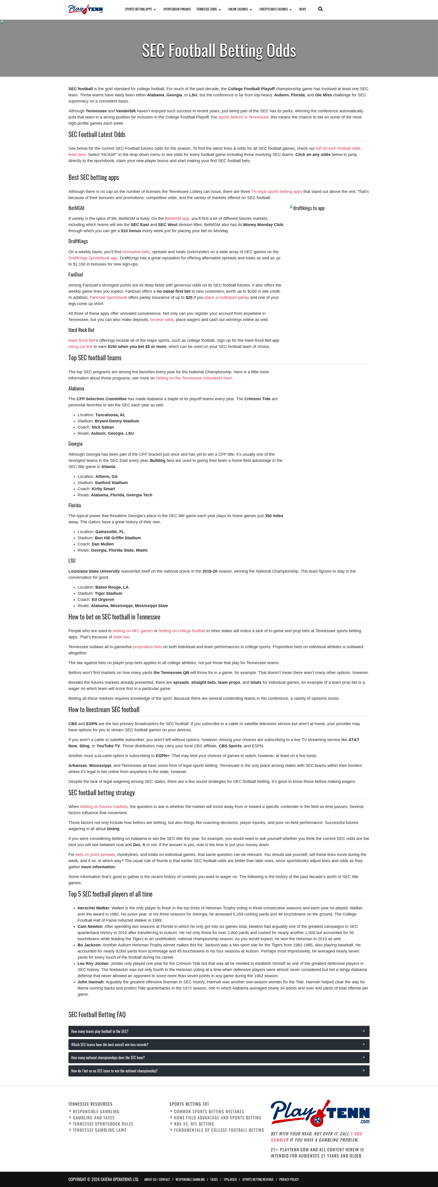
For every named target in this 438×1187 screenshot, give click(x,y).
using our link (80, 346)
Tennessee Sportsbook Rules (103, 1124)
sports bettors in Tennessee (243, 117)
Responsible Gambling (96, 1111)
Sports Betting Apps (138, 9)
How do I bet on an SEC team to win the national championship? (114, 1071)
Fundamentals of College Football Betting (219, 1130)
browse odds (162, 319)
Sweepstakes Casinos (273, 9)
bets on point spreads (95, 854)
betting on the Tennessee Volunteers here (194, 378)
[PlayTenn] (91, 9)
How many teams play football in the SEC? (99, 1031)
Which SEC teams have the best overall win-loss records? (110, 1044)
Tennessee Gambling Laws (100, 1130)
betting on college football (182, 631)
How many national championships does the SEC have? (108, 1057)
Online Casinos (238, 9)
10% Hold (230, 1179)
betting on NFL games (132, 631)
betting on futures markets (104, 806)
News (302, 9)
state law (121, 637)
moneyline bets (136, 252)
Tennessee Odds (206, 9)
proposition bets (147, 647)
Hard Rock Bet (81, 340)
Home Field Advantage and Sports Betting (218, 1118)
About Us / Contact (157, 1179)
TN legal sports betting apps (276, 191)
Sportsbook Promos (177, 9)
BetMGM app (177, 218)
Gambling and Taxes (94, 1118)
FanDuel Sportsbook (108, 297)
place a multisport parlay (227, 297)
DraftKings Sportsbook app (92, 258)
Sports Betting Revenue (258, 1179)
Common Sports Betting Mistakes (209, 1111)
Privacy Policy (289, 1179)
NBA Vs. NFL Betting (194, 1124)
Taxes (214, 1179)
